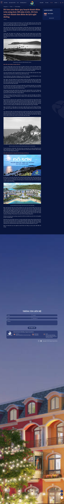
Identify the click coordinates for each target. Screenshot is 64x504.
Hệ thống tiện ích (23, 2)
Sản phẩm (41, 2)
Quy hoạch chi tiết (12, 2)
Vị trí (18, 2)
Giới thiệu (6, 2)
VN (62, 2)
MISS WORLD (50, 13)
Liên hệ (55, 2)
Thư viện (46, 2)
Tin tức (51, 2)
